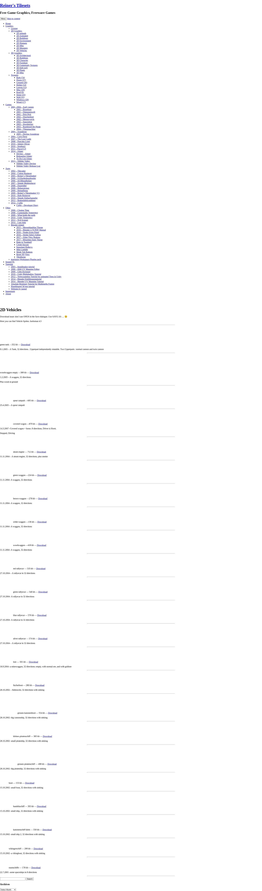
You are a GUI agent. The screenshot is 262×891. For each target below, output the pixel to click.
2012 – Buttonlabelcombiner (23, 200)
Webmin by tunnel (19, 289)
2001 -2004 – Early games (22, 107)
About (8, 294)
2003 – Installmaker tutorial (23, 267)
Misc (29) (20, 90)
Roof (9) (20, 92)
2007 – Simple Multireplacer (23, 183)
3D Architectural (23, 55)
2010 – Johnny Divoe (20, 144)
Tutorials (9, 264)
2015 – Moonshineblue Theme (29, 227)
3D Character (22, 60)
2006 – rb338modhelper (21, 181)
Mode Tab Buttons (24, 252)
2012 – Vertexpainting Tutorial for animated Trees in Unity (36, 276)
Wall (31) (20, 97)
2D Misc (20, 45)
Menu (3, 19)
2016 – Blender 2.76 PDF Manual (31, 230)
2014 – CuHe (17, 203)
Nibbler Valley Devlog (26, 163)
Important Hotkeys (24, 247)
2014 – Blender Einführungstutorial (26, 279)
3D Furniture (22, 63)
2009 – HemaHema (19, 190)
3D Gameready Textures (27, 65)
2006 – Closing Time (20, 210)
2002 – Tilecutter (18, 171)
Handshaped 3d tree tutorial (23, 286)
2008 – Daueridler (19, 186)
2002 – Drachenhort (25, 117)
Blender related (17, 225)
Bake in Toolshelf (24, 242)
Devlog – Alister (23, 154)
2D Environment (23, 41)
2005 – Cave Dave (19, 136)
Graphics (9, 26)
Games (8, 104)
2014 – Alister (17, 151)
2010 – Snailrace (18, 146)
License (14, 28)
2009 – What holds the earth (23, 215)
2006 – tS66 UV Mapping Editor (25, 269)
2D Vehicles (21, 50)
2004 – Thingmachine (25, 129)
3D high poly (22, 68)
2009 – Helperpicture (20, 188)
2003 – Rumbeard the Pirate (28, 127)
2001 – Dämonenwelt (25, 112)
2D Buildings (22, 38)
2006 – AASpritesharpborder (23, 178)
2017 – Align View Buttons (28, 237)
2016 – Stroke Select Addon (28, 235)
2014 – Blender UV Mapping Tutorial (27, 281)
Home (8, 23)
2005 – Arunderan (19, 131)
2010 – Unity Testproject (21, 217)
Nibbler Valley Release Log (28, 166)
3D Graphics (16, 53)
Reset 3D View (23, 254)
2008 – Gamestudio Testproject (24, 213)
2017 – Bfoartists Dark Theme (29, 240)
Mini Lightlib (22, 249)
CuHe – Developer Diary (27, 205)
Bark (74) (20, 77)
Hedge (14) (21, 85)
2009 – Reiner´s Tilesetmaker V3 (25, 193)
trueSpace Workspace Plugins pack (26, 259)
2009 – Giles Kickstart (20, 272)
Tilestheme (21, 257)
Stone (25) (20, 95)
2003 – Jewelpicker (24, 124)
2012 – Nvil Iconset (19, 220)
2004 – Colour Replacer (21, 173)
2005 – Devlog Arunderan (27, 134)
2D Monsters (22, 48)
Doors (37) (21, 80)
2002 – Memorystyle (25, 119)
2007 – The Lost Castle (21, 139)
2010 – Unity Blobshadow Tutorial (26, 274)
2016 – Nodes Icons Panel (27, 232)
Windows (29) (22, 100)
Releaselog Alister (24, 156)
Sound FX (9, 262)
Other (7, 208)
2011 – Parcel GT (18, 149)
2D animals (21, 33)
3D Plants (20, 70)
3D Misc (20, 73)
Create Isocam (22, 244)
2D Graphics (16, 31)
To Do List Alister (24, 159)
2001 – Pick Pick (23, 114)
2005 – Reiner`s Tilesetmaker (23, 176)
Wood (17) (21, 102)
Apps (7, 168)
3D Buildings (22, 58)
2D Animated (22, 36)
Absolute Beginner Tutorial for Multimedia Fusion (32, 284)
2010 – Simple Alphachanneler (24, 198)
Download (25, 344)
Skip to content (13, 18)
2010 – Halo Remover (20, 195)
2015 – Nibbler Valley (20, 161)
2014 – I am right (18, 222)
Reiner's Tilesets (15, 5)
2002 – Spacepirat (24, 122)
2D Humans (21, 43)
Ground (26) (21, 82)
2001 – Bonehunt (23, 109)
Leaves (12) (21, 87)
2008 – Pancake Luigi (20, 141)
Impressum (10, 291)
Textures (14, 75)
